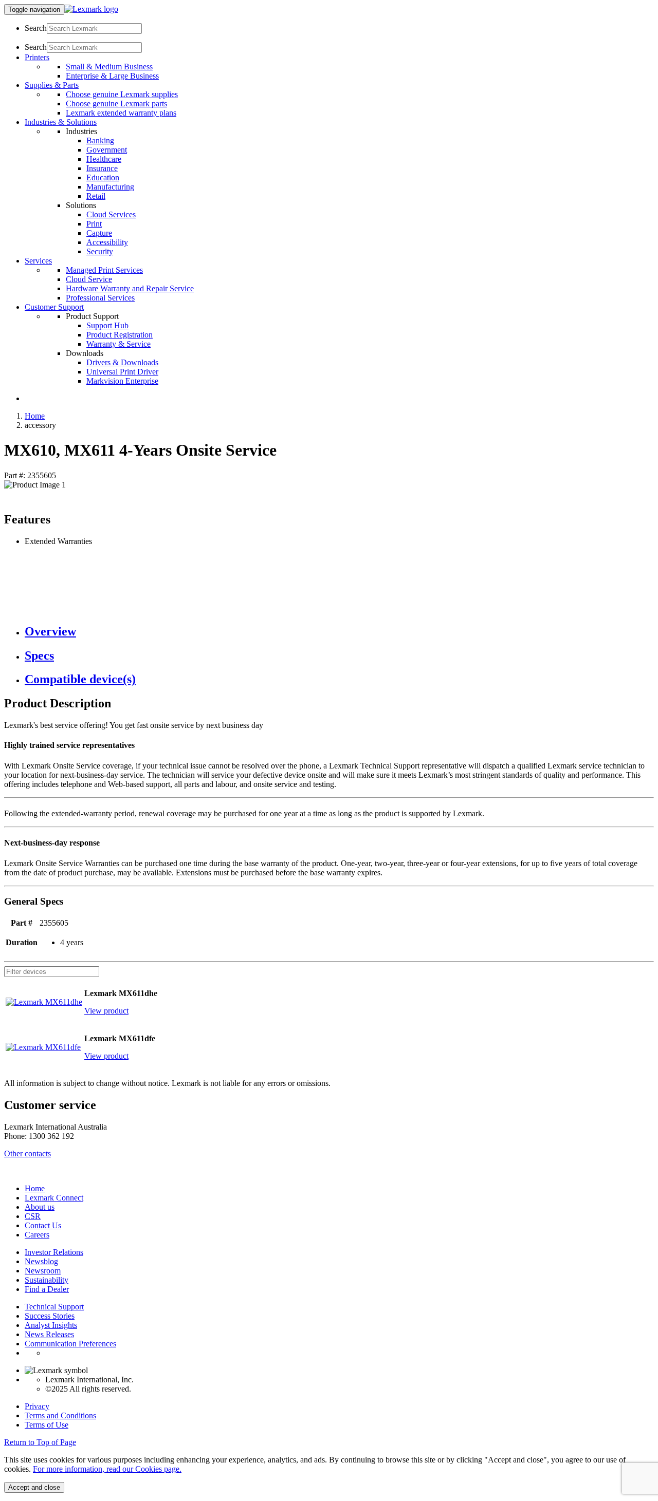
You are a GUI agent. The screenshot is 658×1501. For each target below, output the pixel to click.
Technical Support (54, 1306)
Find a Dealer (47, 1289)
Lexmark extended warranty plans (121, 112)
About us (39, 1207)
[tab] (339, 632)
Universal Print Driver (122, 371)
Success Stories (50, 1315)
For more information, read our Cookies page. (107, 1469)
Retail (95, 196)
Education (102, 177)
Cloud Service (89, 279)
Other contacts (27, 1153)
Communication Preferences (70, 1343)
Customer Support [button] (54, 307)
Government (106, 149)
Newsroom (43, 1270)
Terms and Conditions (60, 1415)
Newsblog (41, 1261)
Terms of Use (46, 1424)
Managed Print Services (104, 270)
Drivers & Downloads (122, 362)
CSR (33, 1216)
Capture (99, 233)
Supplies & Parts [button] (52, 85)
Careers (37, 1234)
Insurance (102, 168)
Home (35, 415)
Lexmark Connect (54, 1197)
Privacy (37, 1406)
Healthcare (103, 159)
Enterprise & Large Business (112, 75)
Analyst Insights (51, 1325)
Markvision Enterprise (122, 381)
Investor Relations (54, 1252)
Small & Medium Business (109, 66)
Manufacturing (110, 186)
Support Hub (107, 325)
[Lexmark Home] (91, 9)
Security (99, 251)
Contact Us (43, 1225)
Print (94, 223)
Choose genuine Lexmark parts (116, 103)
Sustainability (46, 1279)
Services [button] (38, 260)
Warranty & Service (118, 344)
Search (36, 28)
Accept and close (34, 1487)
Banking (100, 140)
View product (106, 1010)
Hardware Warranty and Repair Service (130, 288)
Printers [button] (37, 57)
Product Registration (119, 334)
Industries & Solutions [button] (61, 122)
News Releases (49, 1334)
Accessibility (107, 242)
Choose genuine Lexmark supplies (122, 94)
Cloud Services (111, 214)
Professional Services (100, 297)
